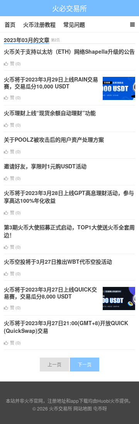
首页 (10, 24)
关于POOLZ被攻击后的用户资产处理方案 (54, 139)
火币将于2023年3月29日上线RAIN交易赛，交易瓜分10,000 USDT (51, 82)
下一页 (85, 364)
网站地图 (82, 408)
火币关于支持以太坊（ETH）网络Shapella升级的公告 (69, 51)
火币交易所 (60, 408)
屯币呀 (100, 408)
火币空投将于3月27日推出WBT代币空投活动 (58, 261)
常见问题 (74, 24)
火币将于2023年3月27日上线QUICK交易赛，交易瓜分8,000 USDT (50, 292)
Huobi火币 (108, 400)
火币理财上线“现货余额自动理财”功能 (50, 113)
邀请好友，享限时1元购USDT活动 (45, 166)
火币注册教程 (39, 24)
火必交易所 (69, 8)
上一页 (54, 364)
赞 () (15, 63)
